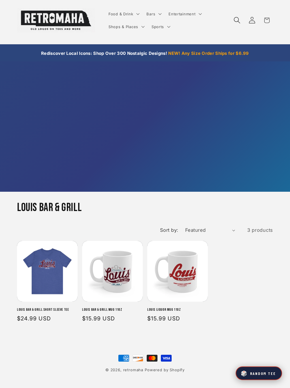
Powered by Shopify (165, 370)
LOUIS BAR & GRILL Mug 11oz (102, 309)
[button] (123, 13)
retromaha (133, 370)
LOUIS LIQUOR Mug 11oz (164, 309)
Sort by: (169, 230)
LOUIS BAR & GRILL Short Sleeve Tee (43, 309)
